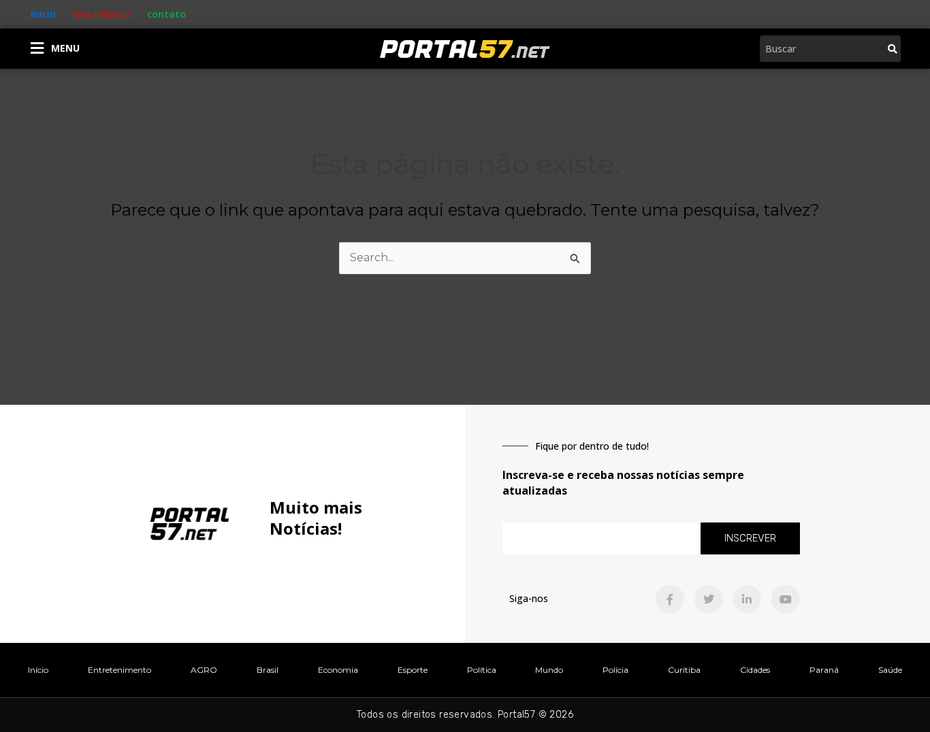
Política (481, 670)
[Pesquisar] (892, 48)
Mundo (549, 670)
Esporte (413, 670)
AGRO (204, 670)
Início (38, 670)
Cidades (755, 670)
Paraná (824, 670)
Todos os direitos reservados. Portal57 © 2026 (465, 714)
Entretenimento (119, 670)
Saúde (890, 670)
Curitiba (684, 670)
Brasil (267, 670)
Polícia (615, 670)
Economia (338, 670)
